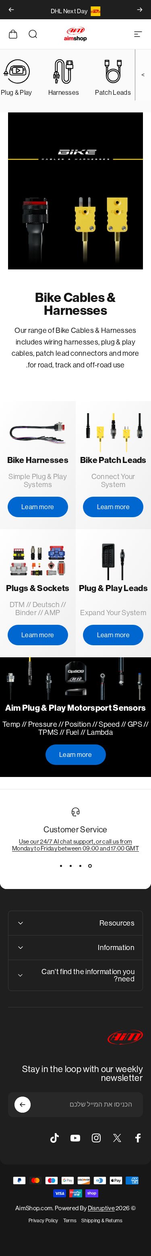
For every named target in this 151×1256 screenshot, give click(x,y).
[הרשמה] (22, 1105)
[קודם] (140, 9)
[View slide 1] (90, 866)
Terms (70, 1220)
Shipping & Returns (101, 1220)
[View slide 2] (80, 866)
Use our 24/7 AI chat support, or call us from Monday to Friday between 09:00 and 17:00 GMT (75, 845)
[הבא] (11, 9)
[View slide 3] (71, 866)
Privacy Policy (43, 1220)
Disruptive (101, 1208)
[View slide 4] (61, 866)
